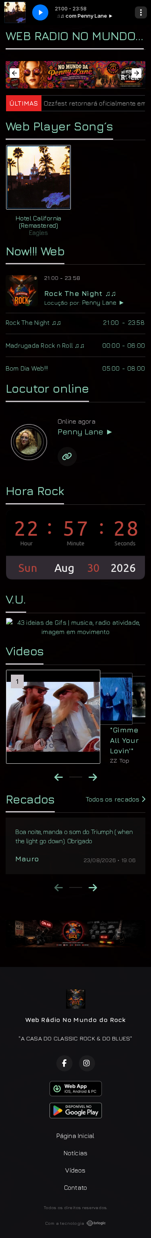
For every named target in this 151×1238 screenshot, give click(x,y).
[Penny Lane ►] (28, 442)
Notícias (76, 1152)
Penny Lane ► (103, 302)
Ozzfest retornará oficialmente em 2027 (84, 103)
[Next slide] (93, 887)
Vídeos (75, 1170)
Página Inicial (75, 1135)
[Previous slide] (58, 887)
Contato (75, 1187)
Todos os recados (113, 799)
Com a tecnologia (65, 1223)
